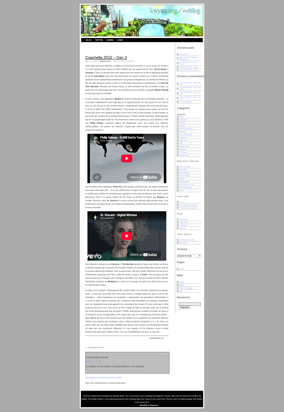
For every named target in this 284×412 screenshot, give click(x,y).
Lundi (120, 40)
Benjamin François (163, 396)
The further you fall (187, 184)
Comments (186, 288)
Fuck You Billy (185, 167)
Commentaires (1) (156, 338)
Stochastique (185, 181)
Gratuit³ (182, 123)
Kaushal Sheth (118, 396)
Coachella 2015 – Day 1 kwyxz (190, 88)
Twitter (99, 40)
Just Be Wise (184, 176)
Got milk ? (183, 170)
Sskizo (182, 179)
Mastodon (183, 243)
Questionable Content (188, 205)
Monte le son (105, 61)
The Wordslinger (186, 187)
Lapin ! (182, 202)
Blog (89, 40)
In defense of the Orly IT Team (189, 63)
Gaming (110, 40)
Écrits (182, 117)
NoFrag (182, 228)
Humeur (183, 131)
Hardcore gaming (186, 128)
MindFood (183, 225)
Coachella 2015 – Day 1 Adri (190, 98)
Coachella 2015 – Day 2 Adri (190, 93)
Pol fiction (183, 152)
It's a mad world (185, 134)
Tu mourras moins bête (188, 208)
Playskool (183, 149)
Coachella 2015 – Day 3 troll (190, 83)
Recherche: (183, 297)
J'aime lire (183, 137)
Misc (181, 143)
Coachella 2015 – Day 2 (189, 70)
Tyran (182, 190)
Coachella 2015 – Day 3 (106, 57)
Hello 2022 (184, 54)
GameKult (183, 219)
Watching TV (184, 155)
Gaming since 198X (187, 240)
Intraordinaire (185, 173)
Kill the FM (184, 222)
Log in (182, 282)
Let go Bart (185, 102)
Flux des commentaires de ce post (102, 377)
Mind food (183, 140)
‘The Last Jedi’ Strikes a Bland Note (189, 58)
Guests (182, 126)
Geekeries (183, 120)
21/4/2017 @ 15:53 (93, 361)
